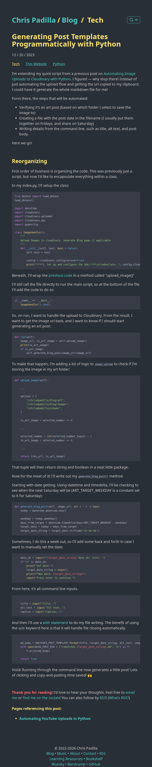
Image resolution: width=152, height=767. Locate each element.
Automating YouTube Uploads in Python (55, 718)
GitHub (94, 764)
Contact (89, 753)
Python (59, 63)
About (75, 753)
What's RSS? (119, 697)
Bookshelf (94, 758)
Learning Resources (66, 758)
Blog (70, 20)
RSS (103, 697)
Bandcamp (76, 764)
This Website (36, 63)
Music (62, 753)
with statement (55, 622)
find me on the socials (41, 697)
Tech (95, 20)
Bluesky (58, 764)
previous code (60, 275)
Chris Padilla (34, 20)
